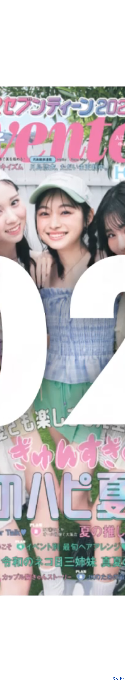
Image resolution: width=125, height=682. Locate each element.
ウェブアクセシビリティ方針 (74, 672)
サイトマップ (94, 2)
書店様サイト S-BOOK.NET (41, 673)
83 (56, 593)
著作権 (70, 2)
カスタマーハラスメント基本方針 (20, 675)
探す (91, 615)
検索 (120, 8)
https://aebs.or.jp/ (101, 662)
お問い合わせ (107, 8)
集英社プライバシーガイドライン (20, 672)
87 (79, 593)
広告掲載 (81, 2)
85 (69, 593)
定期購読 (58, 673)
